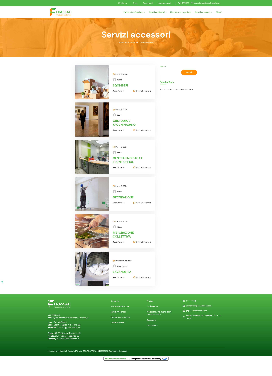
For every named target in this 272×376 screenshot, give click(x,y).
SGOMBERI (120, 85)
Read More (117, 91)
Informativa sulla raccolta (115, 359)
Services (131, 42)
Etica (135, 3)
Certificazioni (152, 325)
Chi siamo (122, 3)
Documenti (148, 3)
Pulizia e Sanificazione (120, 306)
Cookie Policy (152, 306)
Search (163, 66)
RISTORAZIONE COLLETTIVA (123, 234)
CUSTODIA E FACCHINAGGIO (124, 123)
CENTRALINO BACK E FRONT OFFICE (128, 160)
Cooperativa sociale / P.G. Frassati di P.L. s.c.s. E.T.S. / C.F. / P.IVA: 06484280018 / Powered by (83, 351)
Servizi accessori (117, 323)
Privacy (150, 301)
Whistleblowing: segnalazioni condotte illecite (159, 313)
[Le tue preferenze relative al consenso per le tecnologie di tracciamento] (2, 282)
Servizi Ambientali (118, 312)
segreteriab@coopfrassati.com (207, 3)
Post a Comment (143, 91)
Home (121, 42)
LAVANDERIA (122, 272)
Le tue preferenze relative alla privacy (145, 359)
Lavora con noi (164, 3)
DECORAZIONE (123, 197)
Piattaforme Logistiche (120, 317)
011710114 (185, 3)
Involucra (123, 351)
